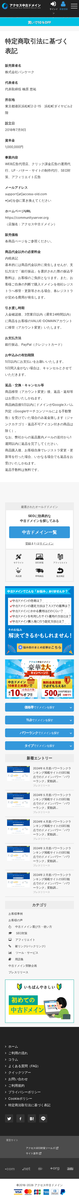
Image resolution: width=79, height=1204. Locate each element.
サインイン (47, 543)
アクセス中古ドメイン (48, 1185)
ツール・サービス (26, 952)
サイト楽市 (32, 1153)
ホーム (13, 1046)
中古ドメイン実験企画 (23, 965)
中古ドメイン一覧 (39, 532)
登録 (28, 543)
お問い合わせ (18, 1079)
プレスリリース (18, 972)
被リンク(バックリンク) (29, 946)
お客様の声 (16, 920)
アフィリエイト (25, 939)
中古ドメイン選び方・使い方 (33, 926)
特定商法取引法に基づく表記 (29, 1105)
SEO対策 (21, 933)
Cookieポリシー (20, 1098)
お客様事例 (16, 913)
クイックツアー (19, 1072)
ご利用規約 (16, 1085)
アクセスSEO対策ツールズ (40, 1148)
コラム (13, 1059)
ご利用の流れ (18, 1053)
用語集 (18, 959)
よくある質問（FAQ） (24, 1066)
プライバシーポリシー (24, 1092)
